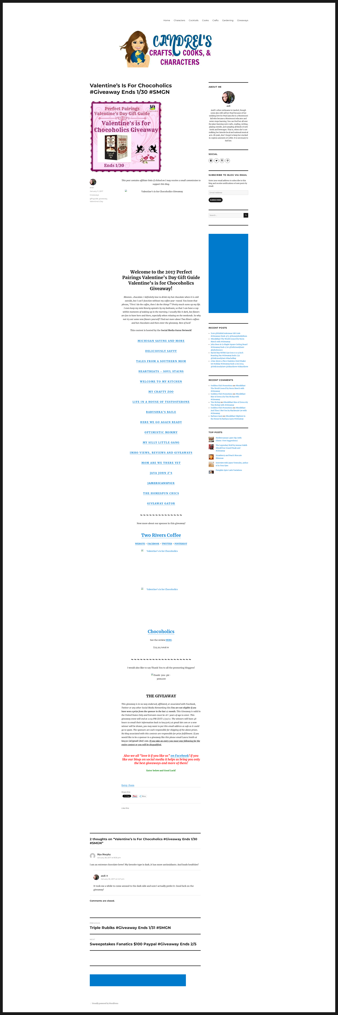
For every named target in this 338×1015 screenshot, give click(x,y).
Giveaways (242, 20)
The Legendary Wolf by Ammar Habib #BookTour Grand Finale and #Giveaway (231, 448)
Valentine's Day (96, 201)
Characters (179, 20)
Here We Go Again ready (161, 422)
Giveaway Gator (161, 503)
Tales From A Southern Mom (161, 361)
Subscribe (215, 200)
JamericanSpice (161, 483)
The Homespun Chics (161, 493)
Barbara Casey (216, 416)
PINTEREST (181, 543)
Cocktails (193, 20)
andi (92, 187)
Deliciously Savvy (161, 351)
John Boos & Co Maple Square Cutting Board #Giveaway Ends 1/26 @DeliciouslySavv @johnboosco (229, 347)
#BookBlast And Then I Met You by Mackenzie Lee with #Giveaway (229, 410)
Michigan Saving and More (161, 340)
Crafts (215, 20)
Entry (124, 785)
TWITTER (167, 543)
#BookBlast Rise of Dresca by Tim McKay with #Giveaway (228, 397)
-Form (130, 785)
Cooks (205, 20)
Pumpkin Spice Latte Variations (229, 470)
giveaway (103, 199)
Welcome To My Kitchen (161, 381)
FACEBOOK (153, 543)
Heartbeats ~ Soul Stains (161, 371)
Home (166, 20)
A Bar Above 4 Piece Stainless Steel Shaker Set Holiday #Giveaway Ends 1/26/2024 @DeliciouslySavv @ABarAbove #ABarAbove (229, 364)
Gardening (227, 20)
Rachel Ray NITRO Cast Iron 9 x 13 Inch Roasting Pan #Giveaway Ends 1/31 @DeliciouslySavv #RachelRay (227, 355)
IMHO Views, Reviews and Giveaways (161, 452)
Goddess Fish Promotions (222, 386)
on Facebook (180, 756)
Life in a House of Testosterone (161, 401)
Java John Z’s (161, 473)
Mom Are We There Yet (161, 462)
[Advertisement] (138, 980)
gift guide (94, 199)
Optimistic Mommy (161, 432)
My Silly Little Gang (161, 442)
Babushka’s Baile (161, 412)
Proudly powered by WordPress (105, 1003)
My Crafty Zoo (161, 391)
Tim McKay (215, 402)
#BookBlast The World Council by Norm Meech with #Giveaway (228, 388)
